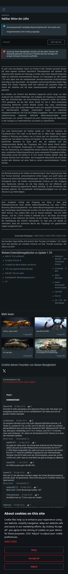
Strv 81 (58, 296)
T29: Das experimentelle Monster (19, 269)
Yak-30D (58, 292)
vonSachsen (8, 421)
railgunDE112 (12, 487)
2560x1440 (61, 236)
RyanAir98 (7, 406)
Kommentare (12, 400)
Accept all (34, 558)
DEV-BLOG (56, 42)
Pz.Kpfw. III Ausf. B (13, 260)
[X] (4, 371)
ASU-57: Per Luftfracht (14, 256)
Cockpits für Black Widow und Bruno (20, 265)
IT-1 (6, 282)
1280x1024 (38, 236)
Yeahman (7, 505)
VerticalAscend (12, 495)
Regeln (9, 395)
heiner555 (10, 462)
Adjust (34, 566)
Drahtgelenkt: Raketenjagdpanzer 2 (20, 277)
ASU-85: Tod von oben (14, 273)
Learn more (10, 541)
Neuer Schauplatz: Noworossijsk (60, 285)
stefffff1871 (11, 442)
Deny (34, 550)
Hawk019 (7, 472)
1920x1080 (50, 236)
